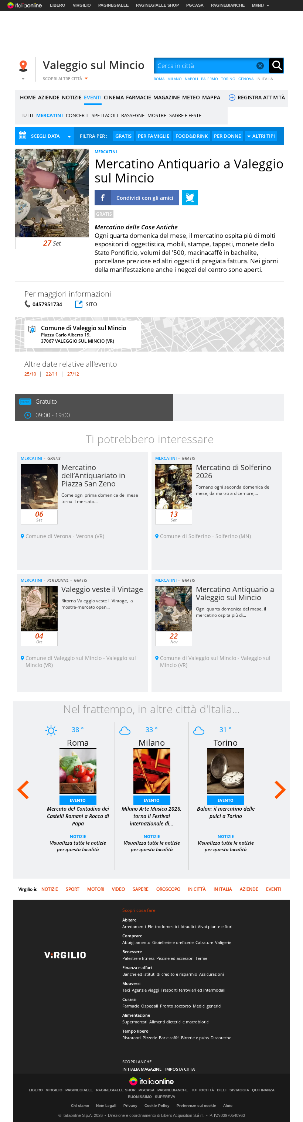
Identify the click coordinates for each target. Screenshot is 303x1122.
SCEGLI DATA (45, 136)
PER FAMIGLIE (153, 136)
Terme (201, 958)
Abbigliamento (136, 942)
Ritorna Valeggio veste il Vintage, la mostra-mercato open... (97, 604)
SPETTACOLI (105, 115)
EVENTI (93, 97)
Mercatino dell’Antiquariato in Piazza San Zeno (93, 475)
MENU (258, 5)
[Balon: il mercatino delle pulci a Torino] (225, 770)
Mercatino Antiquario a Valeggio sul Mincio (235, 593)
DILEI (222, 1090)
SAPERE (141, 889)
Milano (152, 742)
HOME (28, 97)
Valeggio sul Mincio (93, 64)
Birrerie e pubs (195, 1037)
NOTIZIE (72, 97)
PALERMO (209, 78)
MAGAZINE (166, 97)
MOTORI (95, 889)
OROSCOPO (168, 889)
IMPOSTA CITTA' (180, 1069)
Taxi (126, 990)
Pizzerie (150, 1037)
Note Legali (106, 1106)
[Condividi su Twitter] (190, 197)
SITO (91, 304)
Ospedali (149, 1006)
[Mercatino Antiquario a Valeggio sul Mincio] (52, 192)
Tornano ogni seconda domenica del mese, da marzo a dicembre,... (233, 490)
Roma (78, 742)
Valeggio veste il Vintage (102, 589)
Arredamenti (134, 926)
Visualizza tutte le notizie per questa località (78, 846)
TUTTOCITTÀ (202, 1090)
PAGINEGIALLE (113, 5)
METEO (191, 97)
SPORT (72, 889)
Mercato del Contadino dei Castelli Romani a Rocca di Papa (78, 816)
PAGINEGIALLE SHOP (157, 5)
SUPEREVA (165, 1097)
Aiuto (227, 1106)
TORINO (228, 78)
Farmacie (130, 1006)
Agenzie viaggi (145, 990)
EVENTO (78, 800)
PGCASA (195, 5)
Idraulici (188, 926)
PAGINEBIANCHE (228, 5)
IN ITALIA (264, 78)
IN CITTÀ (197, 889)
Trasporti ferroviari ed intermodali (193, 990)
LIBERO (57, 5)
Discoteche (221, 1037)
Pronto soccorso (175, 1006)
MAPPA (211, 97)
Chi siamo (80, 1106)
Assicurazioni (211, 974)
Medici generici (207, 1006)
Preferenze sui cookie (196, 1106)
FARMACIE (138, 97)
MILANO (174, 78)
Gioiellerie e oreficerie (173, 942)
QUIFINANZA (263, 1090)
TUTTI (27, 115)
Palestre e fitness (138, 958)
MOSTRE (156, 115)
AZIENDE (48, 97)
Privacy (130, 1106)
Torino (226, 742)
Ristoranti (131, 1037)
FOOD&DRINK (192, 136)
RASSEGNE (132, 115)
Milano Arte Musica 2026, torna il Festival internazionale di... (152, 816)
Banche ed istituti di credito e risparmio (159, 974)
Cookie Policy (157, 1106)
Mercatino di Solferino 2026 (233, 471)
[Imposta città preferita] (24, 66)
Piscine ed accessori (175, 958)
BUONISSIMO (140, 1097)
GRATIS (123, 136)
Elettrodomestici (163, 926)
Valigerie (223, 942)
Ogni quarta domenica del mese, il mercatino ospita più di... (231, 612)
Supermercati (134, 1021)
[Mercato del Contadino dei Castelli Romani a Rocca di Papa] (77, 770)
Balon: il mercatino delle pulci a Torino (226, 812)
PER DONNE (227, 136)
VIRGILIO (82, 5)
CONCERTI (77, 115)
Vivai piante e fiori (215, 926)
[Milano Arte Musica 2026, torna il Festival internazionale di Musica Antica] (151, 770)
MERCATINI (49, 115)
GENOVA (245, 78)
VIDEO (118, 889)
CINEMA (114, 97)
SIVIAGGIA (239, 1090)
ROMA (159, 78)
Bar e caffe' (169, 1037)
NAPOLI (191, 78)
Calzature (204, 942)
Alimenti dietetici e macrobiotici (179, 1021)
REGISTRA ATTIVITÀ (260, 97)
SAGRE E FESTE (185, 115)
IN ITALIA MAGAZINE (141, 1069)
